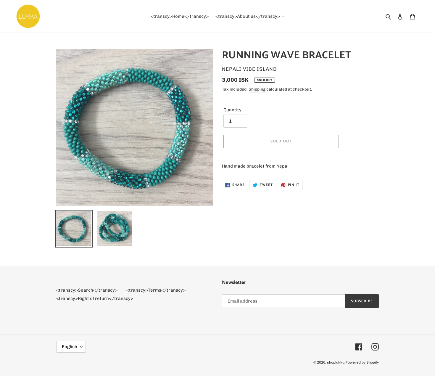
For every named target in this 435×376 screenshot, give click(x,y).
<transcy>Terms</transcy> (156, 290)
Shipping (257, 89)
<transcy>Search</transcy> (86, 290)
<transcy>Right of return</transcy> (94, 298)
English (69, 346)
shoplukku (335, 362)
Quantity (232, 110)
